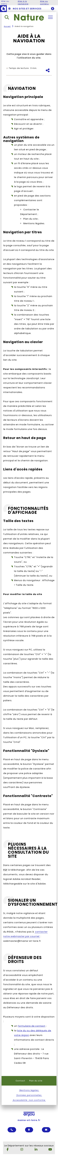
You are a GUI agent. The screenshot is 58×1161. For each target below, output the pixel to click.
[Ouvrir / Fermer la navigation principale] (50, 17)
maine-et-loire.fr (29, 1120)
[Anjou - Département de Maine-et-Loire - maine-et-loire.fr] (3, 8)
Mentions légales (29, 1090)
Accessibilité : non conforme (29, 1100)
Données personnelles (29, 1095)
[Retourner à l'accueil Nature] (29, 17)
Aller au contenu (44, 2)
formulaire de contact (31, 1026)
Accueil (7, 26)
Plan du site (35, 1080)
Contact (20, 1080)
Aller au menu (5, 2)
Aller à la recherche (23, 2)
